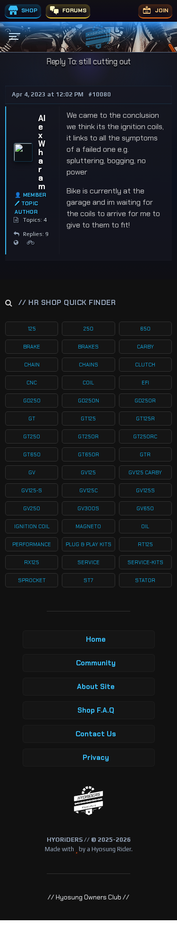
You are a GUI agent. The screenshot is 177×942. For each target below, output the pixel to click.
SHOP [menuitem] (28, 10)
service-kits (145, 562)
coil (88, 382)
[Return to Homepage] (88, 800)
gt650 (32, 454)
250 (88, 328)
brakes (88, 346)
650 (145, 328)
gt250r (88, 436)
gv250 (31, 508)
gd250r (145, 400)
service (88, 562)
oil (145, 526)
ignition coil (32, 526)
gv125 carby (145, 472)
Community (96, 663)
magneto (88, 526)
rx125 (31, 562)
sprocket (32, 580)
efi (145, 382)
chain (32, 364)
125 (32, 328)
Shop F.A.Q (95, 710)
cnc (31, 382)
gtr (145, 454)
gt (31, 418)
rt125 (145, 544)
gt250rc (145, 436)
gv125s (145, 490)
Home (96, 639)
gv (31, 472)
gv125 (88, 472)
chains (88, 364)
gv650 (145, 508)
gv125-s (31, 490)
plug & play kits (88, 544)
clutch (145, 364)
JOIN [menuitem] (161, 10)
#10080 (99, 94)
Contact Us (96, 734)
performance (31, 544)
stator (145, 580)
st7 (88, 580)
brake (31, 346)
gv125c (88, 490)
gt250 (31, 436)
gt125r (145, 418)
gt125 (88, 418)
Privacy (96, 757)
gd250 (32, 400)
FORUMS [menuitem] (73, 10)
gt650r (88, 454)
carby (145, 346)
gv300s (88, 508)
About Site (96, 686)
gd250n (88, 400)
